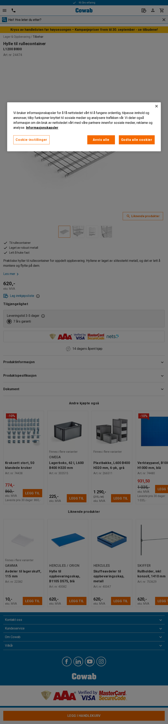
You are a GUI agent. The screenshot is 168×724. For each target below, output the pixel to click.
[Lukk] (156, 106)
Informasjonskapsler (42, 128)
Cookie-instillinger (31, 140)
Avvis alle (101, 140)
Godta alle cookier (136, 140)
